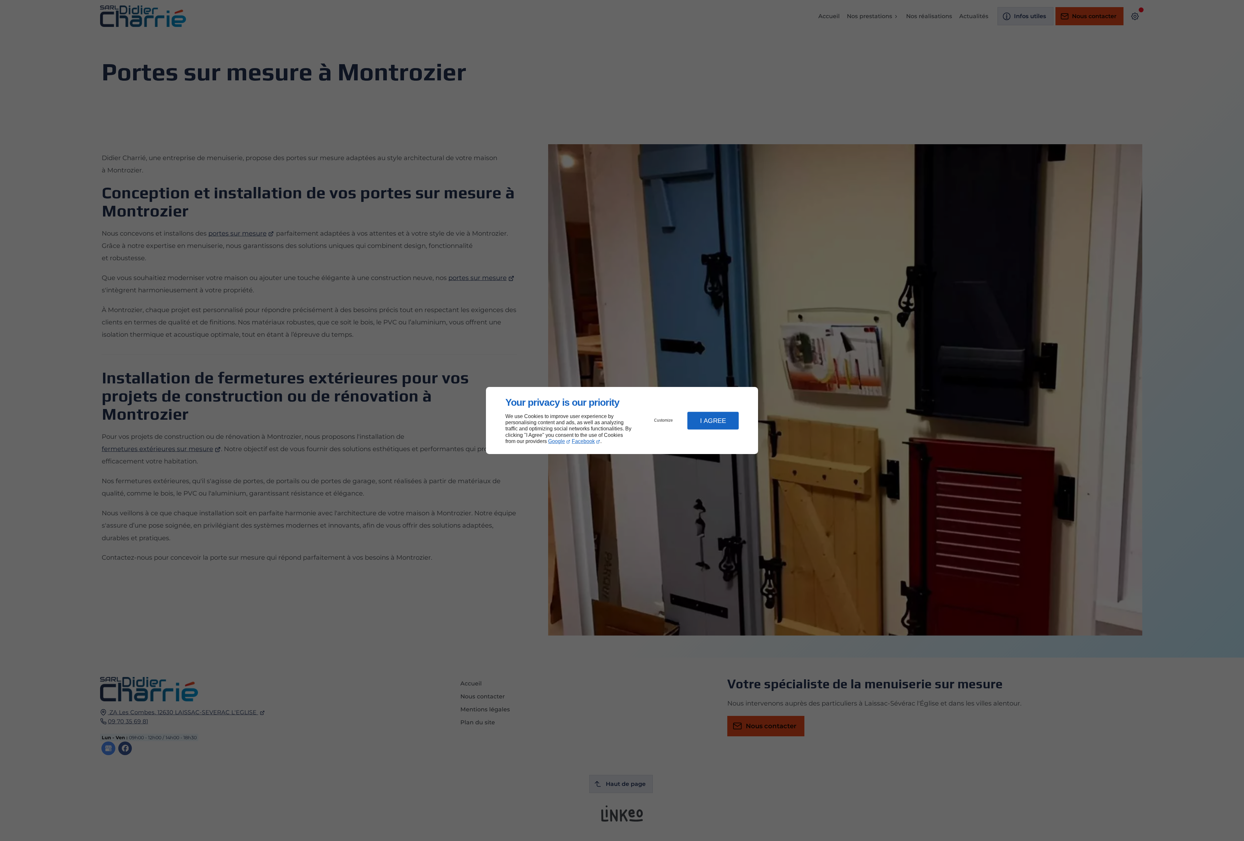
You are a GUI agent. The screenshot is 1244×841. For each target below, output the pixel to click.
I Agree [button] (713, 420)
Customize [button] (663, 420)
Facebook (583, 441)
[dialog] (622, 420)
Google (556, 441)
